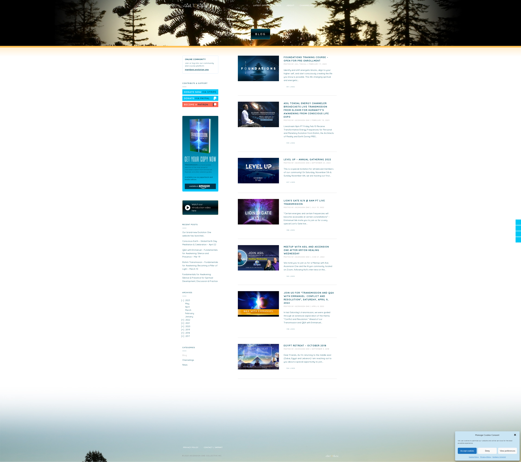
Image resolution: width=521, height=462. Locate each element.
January (189, 316)
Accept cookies (467, 451)
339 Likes (290, 143)
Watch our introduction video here (201, 207)
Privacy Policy (485, 457)
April (187, 307)
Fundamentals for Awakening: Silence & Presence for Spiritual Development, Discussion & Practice (200, 277)
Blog (184, 355)
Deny (487, 451)
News (185, 364)
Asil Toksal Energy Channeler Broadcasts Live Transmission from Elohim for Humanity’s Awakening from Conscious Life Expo (306, 110)
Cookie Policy (474, 457)
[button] (515, 435)
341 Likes (290, 87)
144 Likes (290, 276)
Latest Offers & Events (267, 5)
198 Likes (290, 230)
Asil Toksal (301, 64)
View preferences (507, 451)
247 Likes (290, 182)
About (290, 5)
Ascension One (302, 120)
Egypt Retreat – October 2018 (305, 345)
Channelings (307, 5)
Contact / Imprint (499, 457)
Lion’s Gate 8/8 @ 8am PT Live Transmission (304, 202)
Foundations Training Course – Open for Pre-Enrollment (306, 59)
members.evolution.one (197, 69)
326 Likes (290, 368)
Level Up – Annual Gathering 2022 (307, 159)
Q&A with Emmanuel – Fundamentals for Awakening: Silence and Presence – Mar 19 (200, 253)
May (187, 303)
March (188, 310)
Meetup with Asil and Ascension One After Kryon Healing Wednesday (306, 250)
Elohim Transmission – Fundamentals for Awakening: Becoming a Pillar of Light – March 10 (200, 265)
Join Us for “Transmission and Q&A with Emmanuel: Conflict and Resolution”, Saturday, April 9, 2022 (309, 297)
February (189, 313)
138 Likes (290, 329)
